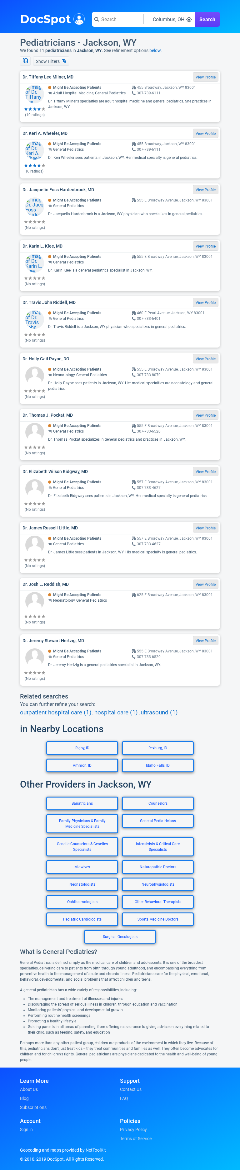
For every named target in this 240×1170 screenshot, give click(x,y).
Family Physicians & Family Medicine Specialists (82, 824)
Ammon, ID (82, 765)
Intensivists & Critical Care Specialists (158, 847)
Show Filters (48, 61)
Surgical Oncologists (120, 937)
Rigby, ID (82, 748)
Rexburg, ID (157, 748)
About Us (29, 1089)
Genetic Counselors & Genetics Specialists (82, 847)
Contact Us (131, 1089)
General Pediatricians (158, 821)
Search (207, 19)
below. (155, 50)
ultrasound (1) (159, 712)
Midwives (82, 867)
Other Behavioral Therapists (158, 902)
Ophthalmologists (82, 902)
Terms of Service (136, 1138)
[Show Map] (25, 61)
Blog (24, 1098)
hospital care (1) (116, 712)
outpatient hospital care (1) (56, 712)
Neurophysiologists (158, 884)
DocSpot (45, 18)
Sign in (26, 1129)
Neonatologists (82, 884)
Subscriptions (33, 1107)
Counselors (158, 803)
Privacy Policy (133, 1129)
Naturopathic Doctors (158, 867)
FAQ (124, 1098)
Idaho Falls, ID (158, 765)
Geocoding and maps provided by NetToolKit (63, 1150)
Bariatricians (82, 803)
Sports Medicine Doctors (158, 919)
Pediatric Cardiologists (82, 919)
